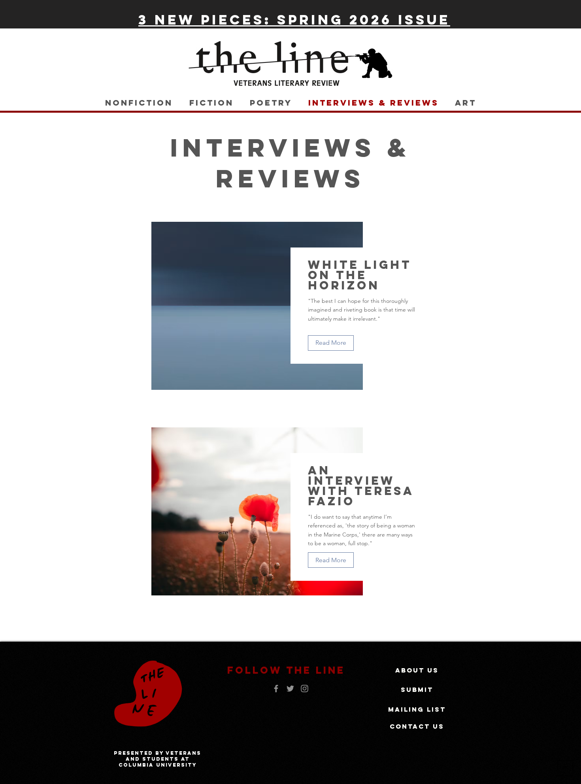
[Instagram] (304, 688)
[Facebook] (276, 688)
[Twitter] (290, 688)
